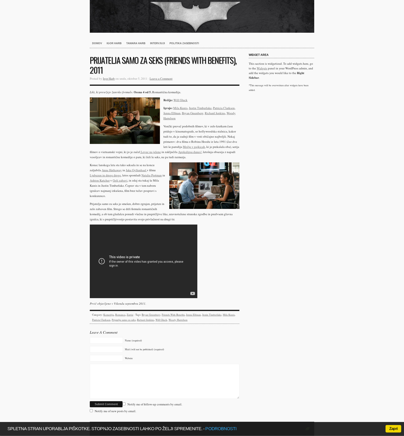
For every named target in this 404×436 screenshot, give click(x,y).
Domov (97, 43)
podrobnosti (220, 428)
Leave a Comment (161, 78)
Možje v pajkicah (194, 147)
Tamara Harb (135, 43)
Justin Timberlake (200, 108)
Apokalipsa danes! (190, 152)
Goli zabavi (120, 180)
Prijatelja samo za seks (124, 320)
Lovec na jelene (150, 152)
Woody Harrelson (178, 320)
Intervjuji (157, 43)
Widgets (262, 68)
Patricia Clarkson (224, 108)
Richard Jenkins (215, 113)
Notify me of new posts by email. (115, 411)
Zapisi (130, 314)
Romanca (120, 314)
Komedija (108, 314)
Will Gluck (180, 100)
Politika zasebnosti (184, 43)
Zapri (393, 429)
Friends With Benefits (173, 314)
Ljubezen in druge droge (105, 175)
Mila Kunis (180, 108)
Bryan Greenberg (192, 113)
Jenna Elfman (171, 113)
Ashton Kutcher (100, 180)
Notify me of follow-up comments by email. (154, 404)
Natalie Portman (151, 175)
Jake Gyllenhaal (136, 170)
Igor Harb (114, 43)
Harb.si (202, 16)
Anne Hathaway (112, 170)
